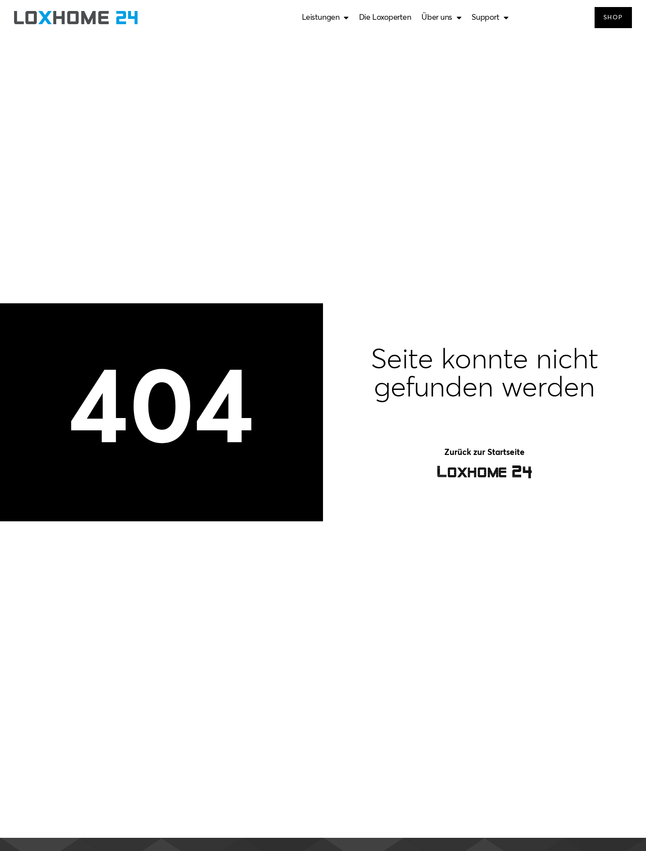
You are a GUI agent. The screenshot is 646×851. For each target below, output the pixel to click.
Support (485, 18)
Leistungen (321, 18)
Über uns (436, 18)
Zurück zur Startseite (484, 452)
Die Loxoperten (385, 18)
